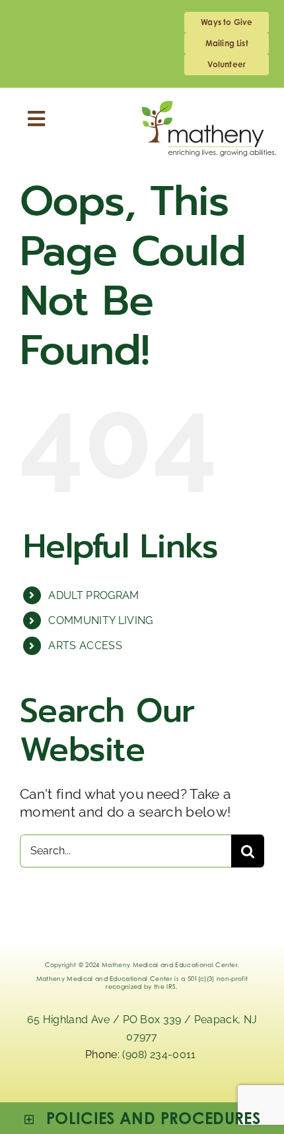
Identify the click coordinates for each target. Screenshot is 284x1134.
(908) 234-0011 (160, 1054)
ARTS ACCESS (85, 645)
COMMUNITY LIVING (100, 620)
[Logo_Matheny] (209, 108)
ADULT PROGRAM (93, 595)
